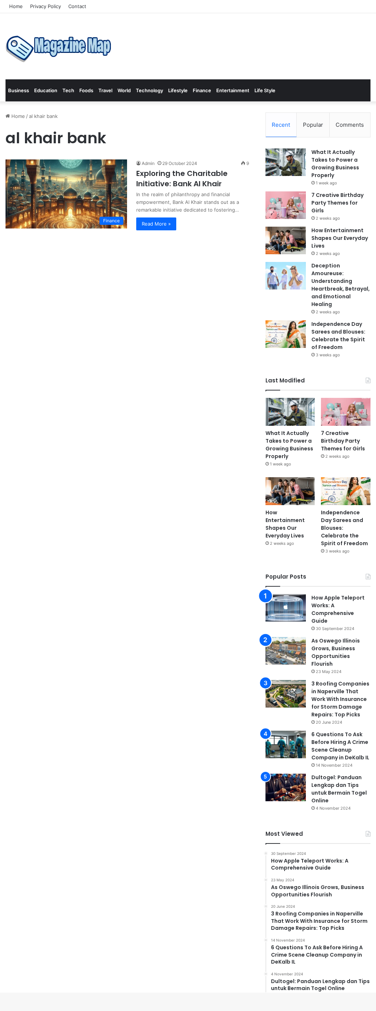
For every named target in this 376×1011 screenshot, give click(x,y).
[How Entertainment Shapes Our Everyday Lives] (285, 240)
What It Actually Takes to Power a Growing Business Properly (335, 163)
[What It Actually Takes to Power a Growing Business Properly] (285, 162)
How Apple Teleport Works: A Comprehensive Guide (338, 609)
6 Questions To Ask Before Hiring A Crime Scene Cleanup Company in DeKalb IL (340, 746)
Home (16, 6)
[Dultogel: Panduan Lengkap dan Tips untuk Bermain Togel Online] (285, 787)
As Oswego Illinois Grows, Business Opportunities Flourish (335, 652)
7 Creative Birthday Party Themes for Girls (337, 202)
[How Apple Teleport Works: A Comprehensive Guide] (285, 608)
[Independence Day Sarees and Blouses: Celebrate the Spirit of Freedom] (285, 334)
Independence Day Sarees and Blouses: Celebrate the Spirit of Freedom (338, 335)
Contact (77, 6)
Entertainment (232, 90)
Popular (313, 124)
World (124, 90)
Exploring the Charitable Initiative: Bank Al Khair (182, 178)
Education (45, 90)
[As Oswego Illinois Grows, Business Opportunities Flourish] (285, 651)
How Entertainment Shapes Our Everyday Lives (339, 238)
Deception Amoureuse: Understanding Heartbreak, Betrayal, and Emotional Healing (340, 285)
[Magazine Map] (61, 46)
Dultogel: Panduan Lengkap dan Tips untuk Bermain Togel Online (339, 789)
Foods (86, 90)
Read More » (156, 224)
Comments (350, 124)
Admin (148, 163)
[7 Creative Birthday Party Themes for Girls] (285, 205)
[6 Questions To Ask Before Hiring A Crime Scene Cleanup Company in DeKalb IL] (285, 744)
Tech (68, 90)
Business (18, 90)
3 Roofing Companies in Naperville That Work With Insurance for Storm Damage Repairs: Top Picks (340, 699)
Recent (281, 124)
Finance (202, 90)
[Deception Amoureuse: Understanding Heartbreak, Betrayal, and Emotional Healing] (285, 275)
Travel (105, 90)
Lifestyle (178, 90)
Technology (149, 90)
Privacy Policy (45, 6)
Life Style (264, 90)
